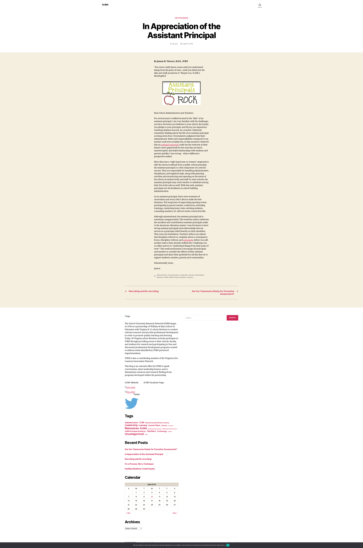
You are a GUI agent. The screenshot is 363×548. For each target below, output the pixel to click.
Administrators (162, 275)
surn (176, 44)
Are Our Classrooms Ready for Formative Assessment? (151, 449)
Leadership (183, 275)
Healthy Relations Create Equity (140, 469)
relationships (199, 275)
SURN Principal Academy (177, 277)
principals (188, 240)
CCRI (141, 422)
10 (152, 497)
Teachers (190, 277)
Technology (162, 431)
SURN (105, 5)
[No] (361, 545)
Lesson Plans (154, 425)
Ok (228, 545)
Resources (132, 428)
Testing (170, 431)
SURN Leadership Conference (169, 428)
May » (175, 513)
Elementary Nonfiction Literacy (157, 423)
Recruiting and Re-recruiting (138, 459)
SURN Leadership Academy (154, 428)
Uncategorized (181, 18)
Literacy (164, 425)
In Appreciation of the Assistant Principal (144, 454)
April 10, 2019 (188, 44)
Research (160, 277)
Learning (191, 275)
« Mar (128, 513)
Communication (173, 275)
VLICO (146, 434)
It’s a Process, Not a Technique (139, 464)
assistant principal (170, 145)
